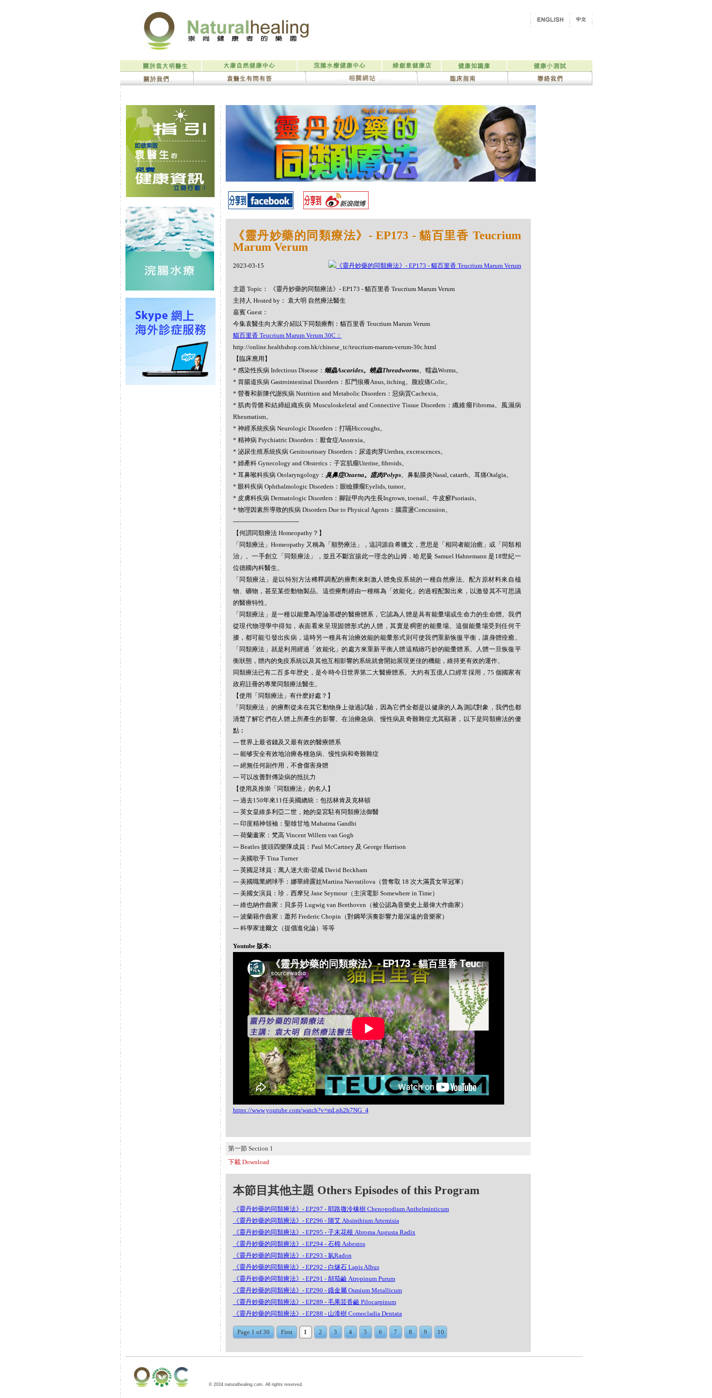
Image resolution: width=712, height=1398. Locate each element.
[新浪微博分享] (336, 206)
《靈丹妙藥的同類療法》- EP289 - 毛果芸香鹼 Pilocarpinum (314, 1302)
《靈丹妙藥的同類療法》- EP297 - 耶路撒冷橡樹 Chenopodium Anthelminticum (341, 1209)
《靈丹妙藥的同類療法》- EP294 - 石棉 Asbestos (299, 1243)
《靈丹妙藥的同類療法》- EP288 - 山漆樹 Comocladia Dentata (317, 1313)
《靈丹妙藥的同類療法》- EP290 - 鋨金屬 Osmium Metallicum (317, 1290)
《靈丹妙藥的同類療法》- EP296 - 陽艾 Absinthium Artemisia (316, 1220)
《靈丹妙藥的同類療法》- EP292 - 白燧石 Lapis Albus (306, 1267)
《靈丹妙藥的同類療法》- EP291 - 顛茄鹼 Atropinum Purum (314, 1278)
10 (440, 1332)
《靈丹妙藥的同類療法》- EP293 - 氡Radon (292, 1255)
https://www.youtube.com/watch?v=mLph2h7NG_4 (301, 1110)
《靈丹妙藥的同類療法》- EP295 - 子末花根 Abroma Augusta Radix (324, 1232)
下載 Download (248, 1162)
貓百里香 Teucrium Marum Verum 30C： (287, 335)
